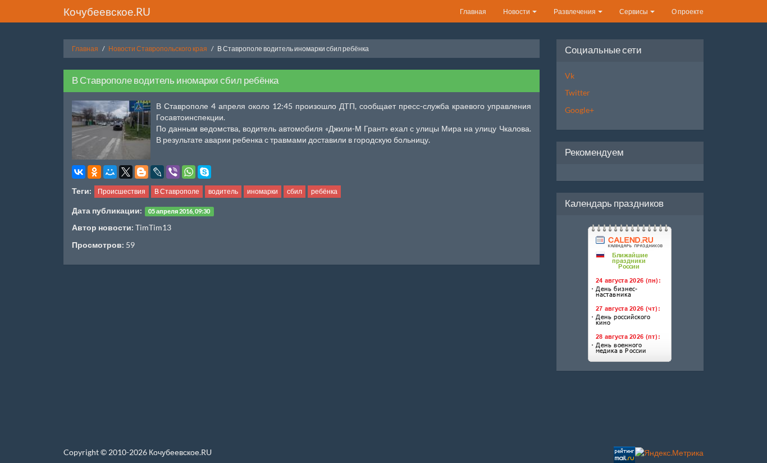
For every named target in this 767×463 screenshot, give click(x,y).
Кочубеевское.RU (106, 11)
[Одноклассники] (94, 172)
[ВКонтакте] (78, 172)
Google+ (579, 110)
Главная (473, 11)
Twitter (577, 92)
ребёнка (324, 191)
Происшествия (121, 191)
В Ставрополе (176, 191)
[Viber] (173, 172)
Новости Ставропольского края (157, 48)
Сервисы (634, 11)
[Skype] (204, 172)
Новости (517, 11)
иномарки (262, 191)
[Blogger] (141, 172)
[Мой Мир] (110, 172)
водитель (223, 191)
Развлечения (575, 11)
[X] (126, 172)
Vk (569, 75)
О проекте (688, 11)
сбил (294, 191)
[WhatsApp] (188, 172)
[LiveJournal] (157, 172)
